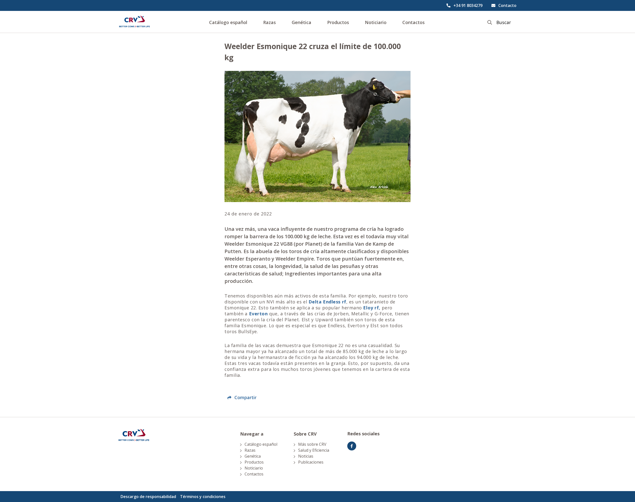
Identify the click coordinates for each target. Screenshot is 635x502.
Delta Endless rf (327, 302)
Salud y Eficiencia (313, 450)
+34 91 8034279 (467, 5)
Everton (258, 314)
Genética (301, 22)
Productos (338, 22)
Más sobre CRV (312, 444)
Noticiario (375, 22)
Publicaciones (310, 462)
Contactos (413, 22)
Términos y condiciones (202, 496)
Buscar (503, 22)
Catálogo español (228, 22)
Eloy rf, (371, 308)
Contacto (507, 5)
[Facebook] (351, 446)
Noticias (305, 456)
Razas (269, 22)
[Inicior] (134, 22)
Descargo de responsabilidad (148, 496)
